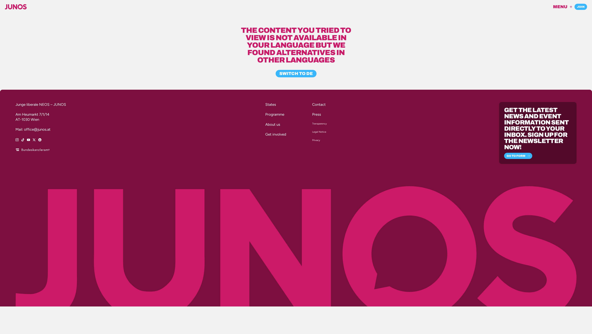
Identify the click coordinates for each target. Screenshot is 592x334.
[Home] (16, 7)
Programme (274, 114)
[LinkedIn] (39, 139)
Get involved (275, 134)
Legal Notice (319, 131)
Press (316, 114)
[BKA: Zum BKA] (32, 149)
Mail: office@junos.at (32, 129)
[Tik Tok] (22, 139)
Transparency (319, 123)
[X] (34, 139)
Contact (319, 104)
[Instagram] (17, 139)
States (270, 104)
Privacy (316, 140)
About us (272, 124)
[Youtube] (28, 139)
